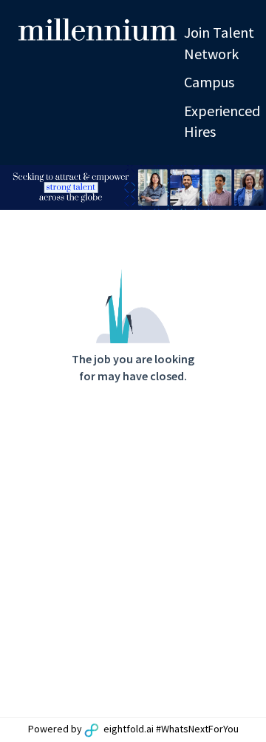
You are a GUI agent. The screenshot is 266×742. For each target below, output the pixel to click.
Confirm (169, 205)
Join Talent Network (219, 43)
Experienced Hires (222, 121)
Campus (209, 81)
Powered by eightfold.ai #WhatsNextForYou (133, 728)
